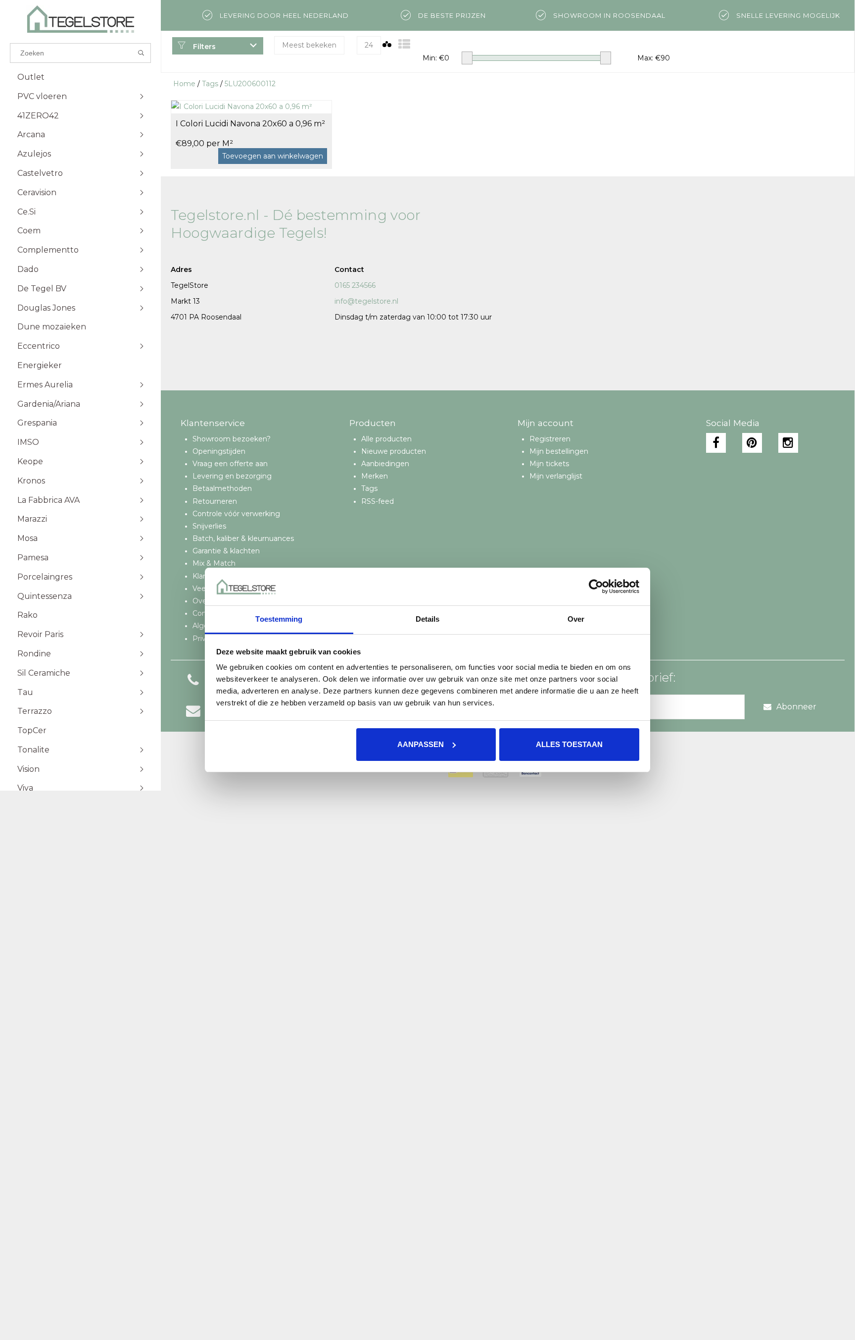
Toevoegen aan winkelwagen (272, 156)
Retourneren (214, 501)
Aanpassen (420, 744)
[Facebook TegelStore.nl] (716, 443)
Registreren (549, 438)
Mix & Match (214, 563)
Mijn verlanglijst (555, 476)
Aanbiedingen (385, 463)
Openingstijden (218, 451)
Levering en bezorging (232, 476)
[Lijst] (404, 44)
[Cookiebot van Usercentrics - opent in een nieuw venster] (596, 586)
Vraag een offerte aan (230, 463)
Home (184, 83)
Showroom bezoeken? (231, 438)
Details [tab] (428, 619)
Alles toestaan (569, 744)
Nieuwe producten (393, 451)
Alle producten (386, 438)
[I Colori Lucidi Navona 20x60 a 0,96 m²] (251, 106)
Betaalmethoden (222, 488)
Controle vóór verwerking (236, 513)
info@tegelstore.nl (366, 301)
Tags (210, 83)
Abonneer (796, 706)
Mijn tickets (549, 463)
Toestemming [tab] (278, 619)
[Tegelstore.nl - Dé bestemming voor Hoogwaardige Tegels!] (80, 19)
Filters (203, 46)
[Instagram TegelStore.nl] (788, 443)
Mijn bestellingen (558, 451)
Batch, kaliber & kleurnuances (243, 538)
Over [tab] (576, 619)
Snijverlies (209, 526)
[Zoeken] (141, 53)
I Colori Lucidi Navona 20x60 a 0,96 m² (250, 123)
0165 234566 (355, 285)
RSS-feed (377, 501)
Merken (374, 476)
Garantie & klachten (226, 550)
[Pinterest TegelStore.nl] (752, 443)
